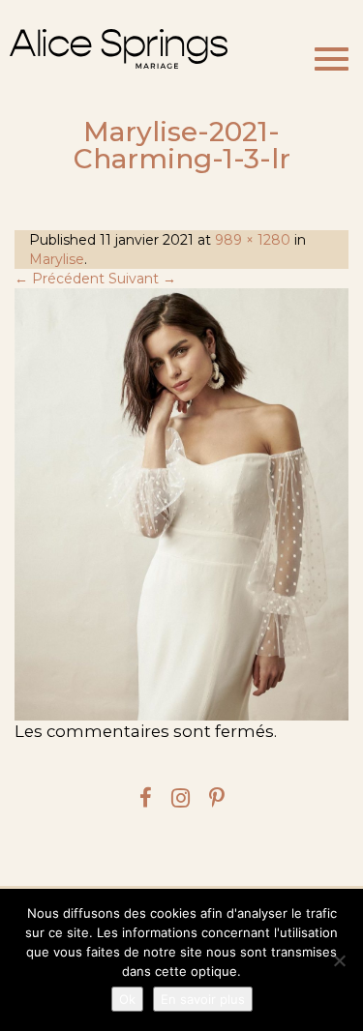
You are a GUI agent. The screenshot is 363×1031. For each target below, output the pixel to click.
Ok (127, 999)
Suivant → (142, 278)
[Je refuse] (338, 960)
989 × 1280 (252, 240)
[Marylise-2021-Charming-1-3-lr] (181, 504)
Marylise (56, 259)
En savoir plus (203, 999)
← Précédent (60, 278)
